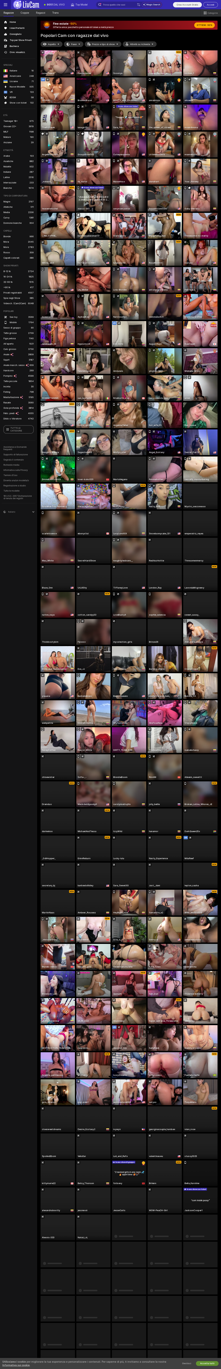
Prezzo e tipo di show (103, 44)
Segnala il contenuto (13, 460)
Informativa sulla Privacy (15, 470)
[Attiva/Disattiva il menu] (5, 4)
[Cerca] (138, 4)
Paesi (74, 44)
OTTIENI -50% (204, 25)
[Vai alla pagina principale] (26, 4)
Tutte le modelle (11, 491)
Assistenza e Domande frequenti (15, 448)
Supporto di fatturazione (15, 454)
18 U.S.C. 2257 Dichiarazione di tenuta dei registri (17, 497)
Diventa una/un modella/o (16, 480)
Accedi (210, 4)
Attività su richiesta (140, 44)
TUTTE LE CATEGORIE (16, 429)
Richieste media (11, 465)
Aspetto (52, 44)
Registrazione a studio (14, 485)
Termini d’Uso (10, 475)
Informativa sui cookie (16, 1365)
